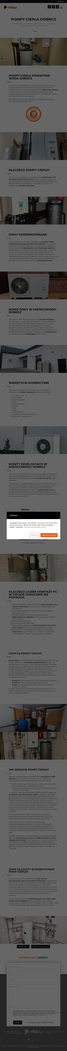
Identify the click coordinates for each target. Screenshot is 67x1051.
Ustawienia (34, 535)
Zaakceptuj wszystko (49, 535)
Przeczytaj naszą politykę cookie (35, 527)
